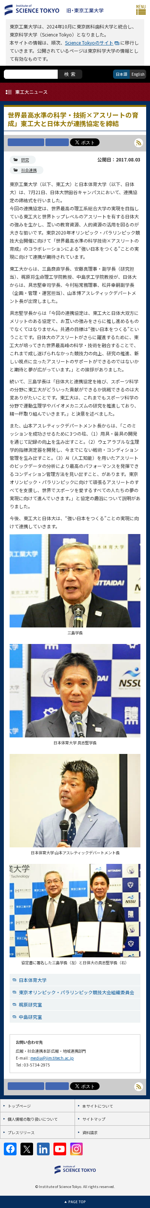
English (138, 74)
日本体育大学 (33, 980)
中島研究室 (30, 1016)
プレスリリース (21, 1132)
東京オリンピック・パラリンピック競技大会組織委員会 (76, 992)
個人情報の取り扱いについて (33, 1119)
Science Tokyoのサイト (89, 42)
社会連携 (29, 170)
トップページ (19, 1106)
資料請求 (90, 1132)
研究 (25, 160)
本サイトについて (97, 1106)
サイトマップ (93, 1119)
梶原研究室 (30, 1004)
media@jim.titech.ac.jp (52, 1058)
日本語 (121, 74)
